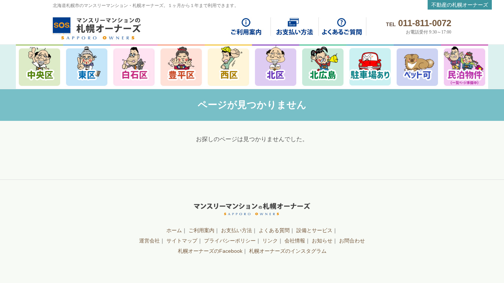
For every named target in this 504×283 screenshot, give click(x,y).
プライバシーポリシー (230, 241)
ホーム (174, 230)
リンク (270, 241)
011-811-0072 (424, 23)
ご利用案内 (201, 230)
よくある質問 (274, 230)
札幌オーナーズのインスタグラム (288, 251)
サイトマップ (181, 241)
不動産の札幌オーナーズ (459, 5)
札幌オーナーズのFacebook (210, 251)
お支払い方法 (236, 230)
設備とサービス (314, 230)
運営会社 (149, 241)
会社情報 (294, 241)
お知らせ (322, 241)
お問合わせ (352, 241)
